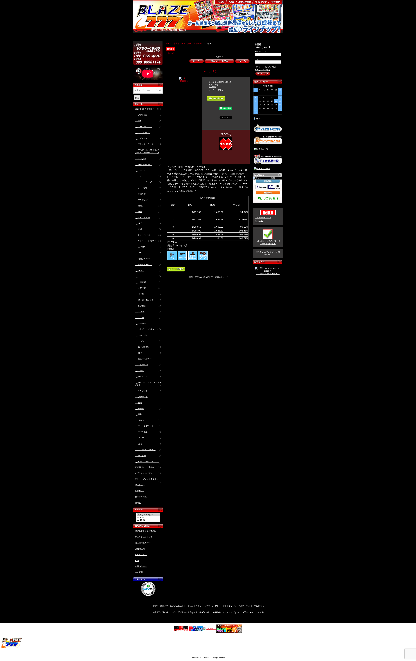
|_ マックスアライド (148, 426)
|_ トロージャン (142, 335)
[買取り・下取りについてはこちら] (268, 142)
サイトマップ (141, 554)
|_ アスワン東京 (142, 132)
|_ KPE (148, 223)
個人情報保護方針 (142, 543)
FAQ (137, 560)
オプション (231, 606)
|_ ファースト (141, 397)
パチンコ (209, 606)
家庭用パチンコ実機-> (148, 467)
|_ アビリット (148, 138)
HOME (155, 606)
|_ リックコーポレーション (148, 462)
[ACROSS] (148, 520)
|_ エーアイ (148, 170)
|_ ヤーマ (148, 438)
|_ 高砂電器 (148, 306)
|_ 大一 (148, 276)
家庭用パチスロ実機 (182, 43)
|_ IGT (148, 121)
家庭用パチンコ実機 (199, 38)
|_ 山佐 (148, 444)
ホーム (168, 43)
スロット (199, 606)
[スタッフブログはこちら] (268, 130)
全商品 (241, 606)
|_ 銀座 (148, 212)
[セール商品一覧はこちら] (262, 168)
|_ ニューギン (148, 365)
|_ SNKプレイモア (148, 164)
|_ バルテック (148, 391)
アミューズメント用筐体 (242, 38)
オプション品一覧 (220, 38)
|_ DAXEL (148, 312)
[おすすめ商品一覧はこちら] (268, 162)
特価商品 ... (140, 485)
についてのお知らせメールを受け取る (268, 242)
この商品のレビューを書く (268, 273)
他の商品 (259, 221)
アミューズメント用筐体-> (148, 480)
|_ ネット (148, 370)
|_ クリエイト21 (148, 217)
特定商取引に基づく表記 (145, 531)
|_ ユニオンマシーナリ (148, 450)
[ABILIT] (148, 517)
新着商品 (164, 606)
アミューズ (220, 606)
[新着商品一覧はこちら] (261, 149)
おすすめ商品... (141, 497)
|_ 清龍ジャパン (142, 259)
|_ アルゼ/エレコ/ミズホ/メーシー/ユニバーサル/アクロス (148, 152)
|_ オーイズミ (148, 188)
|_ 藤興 (138, 403)
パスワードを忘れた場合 (265, 67)
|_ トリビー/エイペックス (148, 329)
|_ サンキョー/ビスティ (148, 241)
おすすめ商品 (176, 606)
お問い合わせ (141, 566)
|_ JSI (148, 253)
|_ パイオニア (148, 376)
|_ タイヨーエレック (148, 300)
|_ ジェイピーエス (148, 264)
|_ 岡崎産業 (148, 194)
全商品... (138, 503)
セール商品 (188, 606)
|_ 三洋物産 (148, 247)
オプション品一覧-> (148, 473)
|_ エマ (148, 176)
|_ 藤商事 (148, 408)
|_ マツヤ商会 (148, 432)
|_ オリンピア (148, 200)
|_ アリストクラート (148, 144)
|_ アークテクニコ (148, 126)
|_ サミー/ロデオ (148, 235)
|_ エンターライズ (148, 182)
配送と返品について (143, 537)
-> (148, 109)
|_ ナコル (148, 341)
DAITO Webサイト (263, 217)
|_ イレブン (148, 159)
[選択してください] (148, 514)
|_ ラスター (148, 456)
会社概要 (139, 572)
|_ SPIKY (148, 270)
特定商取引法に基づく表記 (164, 612)
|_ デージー (140, 323)
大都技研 (198, 43)
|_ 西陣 (148, 353)
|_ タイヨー (148, 294)
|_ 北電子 (148, 206)
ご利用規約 (140, 549)
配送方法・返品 (185, 612)
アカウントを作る (262, 70)
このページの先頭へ (255, 606)
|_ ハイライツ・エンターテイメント (148, 383)
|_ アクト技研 (148, 115)
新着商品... (139, 491)
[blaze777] (11, 648)
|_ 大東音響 (148, 282)
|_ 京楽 (148, 229)
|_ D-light (148, 317)
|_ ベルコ (148, 420)
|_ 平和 (148, 414)
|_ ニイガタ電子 (148, 347)
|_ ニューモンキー (143, 359)
